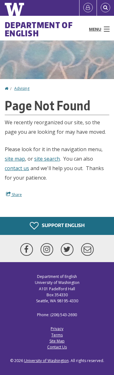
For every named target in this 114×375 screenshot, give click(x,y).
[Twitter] (68, 249)
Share (16, 194)
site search (47, 158)
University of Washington (46, 360)
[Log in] (88, 8)
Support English (63, 225)
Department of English (39, 29)
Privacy (57, 328)
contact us (17, 168)
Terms (57, 335)
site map (15, 158)
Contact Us (57, 347)
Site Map (57, 341)
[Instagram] (48, 249)
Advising (21, 88)
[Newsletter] (87, 249)
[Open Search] (105, 8)
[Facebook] (27, 249)
